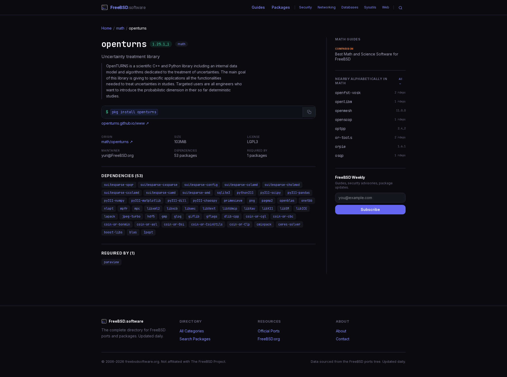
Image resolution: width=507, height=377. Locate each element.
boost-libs (113, 232)
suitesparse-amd (196, 193)
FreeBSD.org (269, 339)
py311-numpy (114, 201)
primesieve (233, 201)
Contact (342, 339)
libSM (284, 208)
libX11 (267, 208)
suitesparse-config (201, 185)
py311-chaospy (205, 201)
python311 (245, 193)
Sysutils (370, 7)
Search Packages (195, 339)
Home (106, 28)
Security (305, 7)
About (341, 331)
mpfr (124, 208)
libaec (190, 208)
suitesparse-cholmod (282, 185)
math (120, 28)
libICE (301, 208)
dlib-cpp (231, 216)
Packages (281, 7)
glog (177, 216)
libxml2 (153, 208)
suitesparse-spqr (119, 185)
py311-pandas (299, 193)
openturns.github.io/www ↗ (125, 123)
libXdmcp (229, 208)
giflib (193, 216)
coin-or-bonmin (117, 224)
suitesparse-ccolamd (121, 193)
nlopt (108, 208)
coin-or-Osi (174, 224)
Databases (349, 7)
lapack (109, 216)
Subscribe (370, 209)
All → (400, 81)
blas (133, 232)
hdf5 (151, 216)
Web (385, 7)
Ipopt (148, 232)
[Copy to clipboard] (309, 112)
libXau (249, 208)
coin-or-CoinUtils (207, 224)
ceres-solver (289, 224)
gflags (211, 216)
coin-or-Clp (239, 224)
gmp (164, 216)
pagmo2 (267, 201)
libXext (209, 208)
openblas (287, 201)
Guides (258, 7)
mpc (137, 208)
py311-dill (177, 201)
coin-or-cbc (283, 216)
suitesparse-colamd (241, 185)
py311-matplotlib (146, 201)
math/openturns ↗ (117, 141)
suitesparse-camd (161, 193)
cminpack (264, 224)
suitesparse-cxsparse (158, 185)
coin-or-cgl (256, 216)
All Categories (192, 331)
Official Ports (269, 331)
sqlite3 (223, 193)
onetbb (306, 201)
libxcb (172, 208)
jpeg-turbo (131, 216)
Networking (327, 7)
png (252, 201)
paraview (111, 262)
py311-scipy (270, 193)
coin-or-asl (147, 224)
